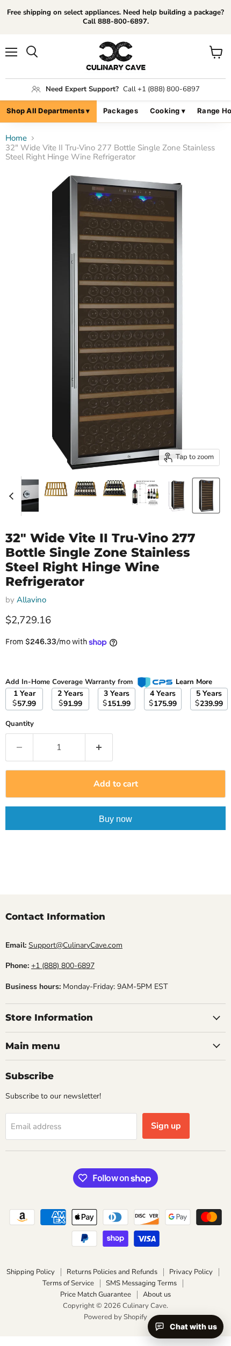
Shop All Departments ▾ (48, 110)
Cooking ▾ (167, 110)
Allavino (31, 599)
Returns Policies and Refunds (112, 1272)
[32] (26, 495)
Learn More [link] (194, 682)
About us (157, 1294)
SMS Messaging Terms (141, 1283)
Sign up (166, 1126)
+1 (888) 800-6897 (63, 966)
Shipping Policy (30, 1272)
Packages (120, 110)
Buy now (115, 819)
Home (16, 138)
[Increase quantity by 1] (99, 747)
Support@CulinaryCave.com (75, 945)
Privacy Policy (191, 1272)
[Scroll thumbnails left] (12, 496)
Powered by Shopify (115, 1317)
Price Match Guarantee (95, 1294)
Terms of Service (68, 1283)
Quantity (19, 724)
